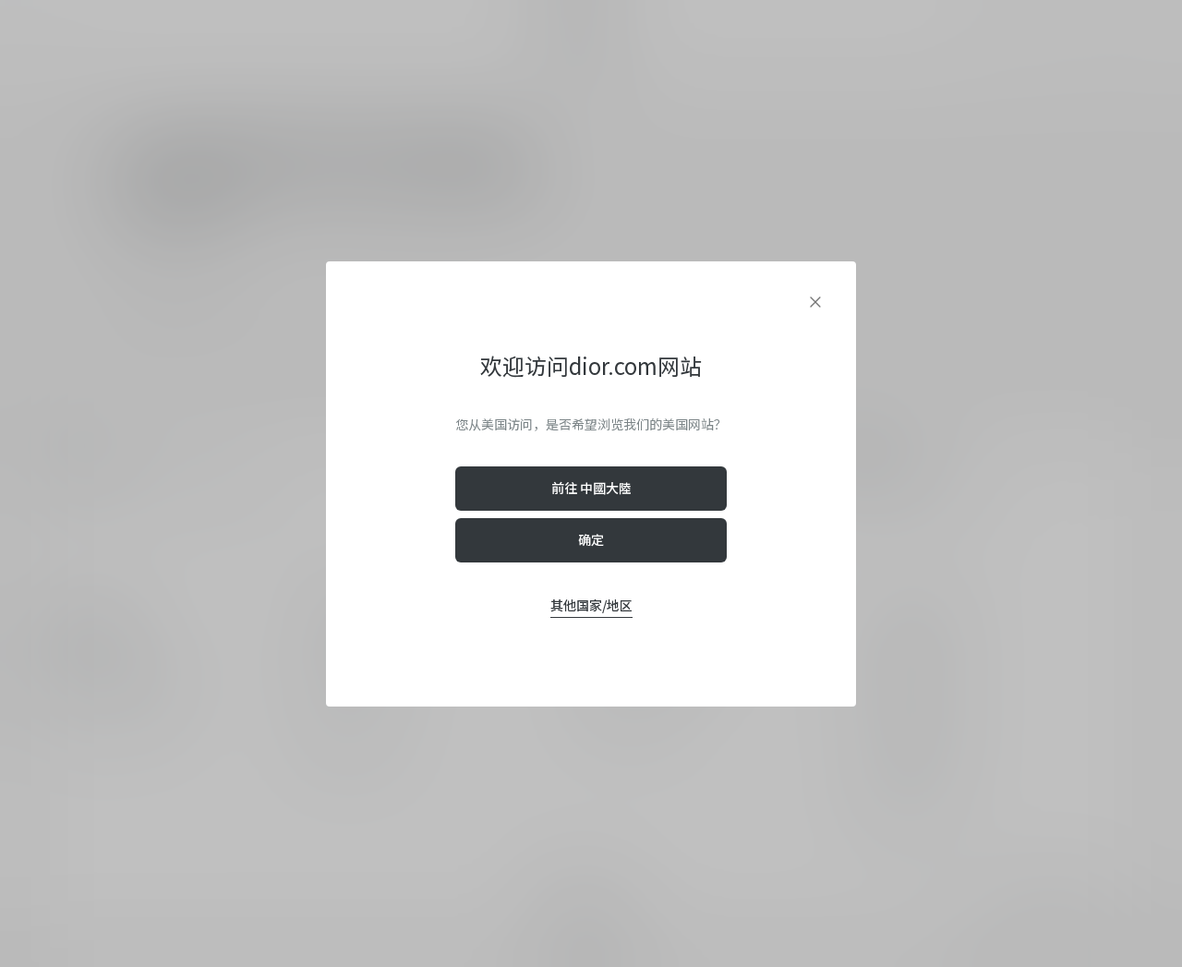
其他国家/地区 (591, 605)
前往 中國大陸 (591, 487)
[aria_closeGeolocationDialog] (815, 302)
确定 (591, 539)
